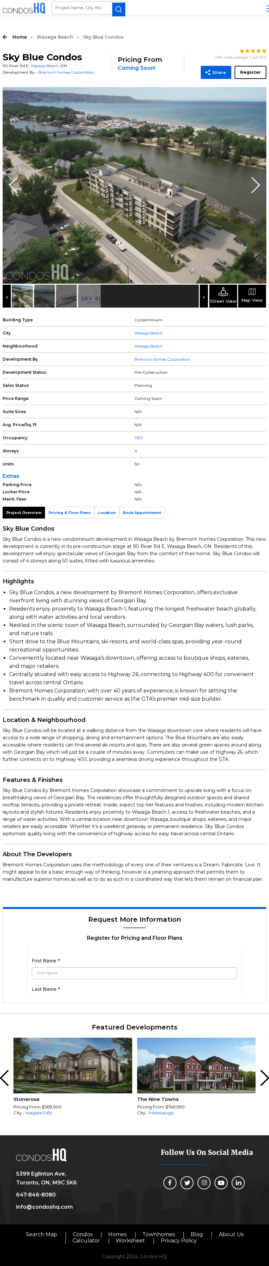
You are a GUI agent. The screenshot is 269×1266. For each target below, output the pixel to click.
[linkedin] (238, 1182)
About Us (231, 1234)
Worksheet (130, 1241)
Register (250, 72)
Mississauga (161, 1112)
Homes (117, 1234)
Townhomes (158, 1234)
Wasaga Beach (55, 37)
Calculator (86, 1241)
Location (107, 512)
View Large (256, 97)
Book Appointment (142, 512)
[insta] (204, 1182)
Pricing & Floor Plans (70, 512)
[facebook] (169, 1182)
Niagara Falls (38, 1112)
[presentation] (5, 1078)
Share (219, 72)
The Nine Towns (157, 1099)
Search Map (41, 1234)
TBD (138, 437)
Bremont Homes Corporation (66, 72)
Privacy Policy (179, 1241)
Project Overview (23, 512)
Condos (83, 1234)
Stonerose (26, 1099)
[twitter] (187, 1182)
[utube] (221, 1182)
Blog (197, 1234)
